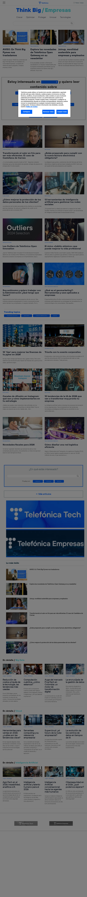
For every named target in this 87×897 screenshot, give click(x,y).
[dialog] (44, 103)
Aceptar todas (62, 112)
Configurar (26, 112)
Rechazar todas (48, 112)
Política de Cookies (31, 107)
